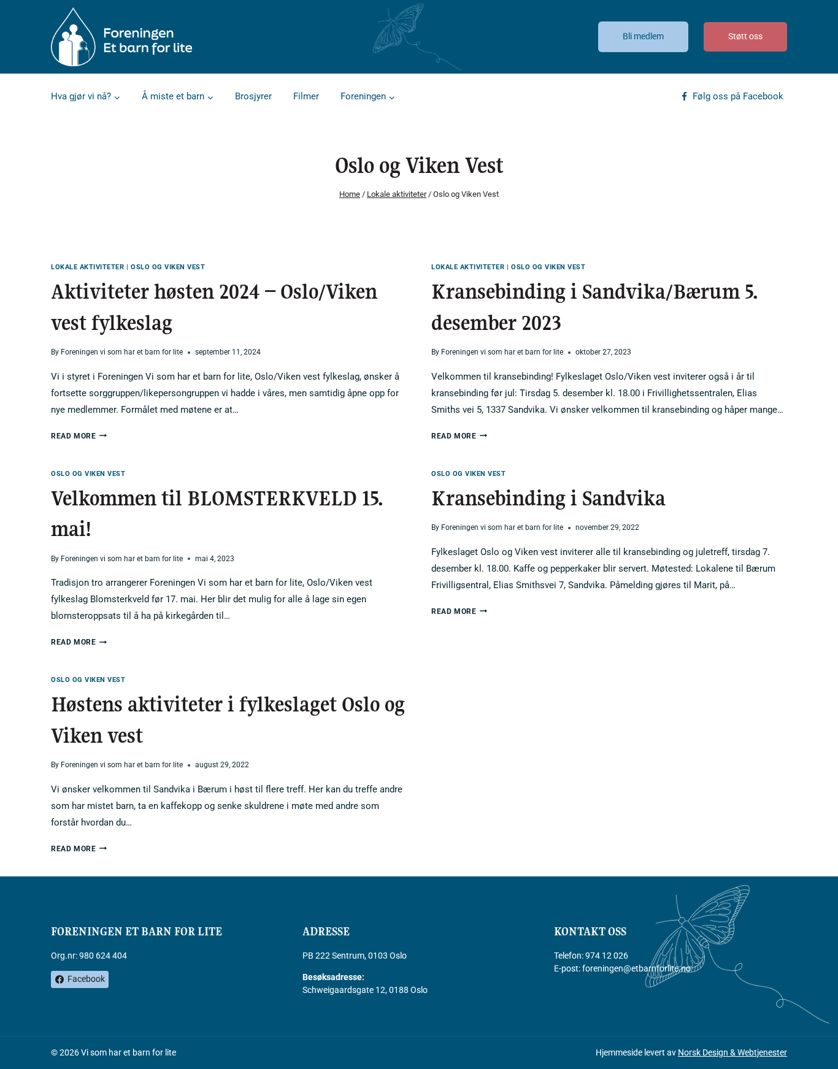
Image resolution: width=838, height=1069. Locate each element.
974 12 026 (606, 955)
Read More (79, 436)
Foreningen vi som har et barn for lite (122, 352)
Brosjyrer (253, 96)
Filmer (306, 96)
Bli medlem (643, 36)
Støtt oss (745, 36)
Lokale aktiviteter (87, 267)
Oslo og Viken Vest (168, 267)
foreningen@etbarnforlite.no (636, 968)
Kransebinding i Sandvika (548, 498)
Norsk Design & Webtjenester (732, 1052)
